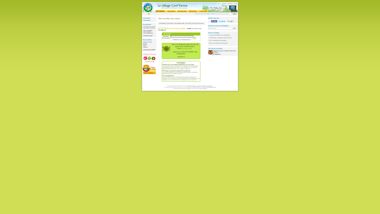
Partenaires (230, 3)
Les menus (188, 23)
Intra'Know (204, 88)
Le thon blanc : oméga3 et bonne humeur (220, 37)
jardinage (195, 28)
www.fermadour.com (210, 87)
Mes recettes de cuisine (169, 18)
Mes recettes (160, 11)
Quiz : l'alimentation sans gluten (217, 40)
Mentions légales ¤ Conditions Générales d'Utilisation (200, 86)
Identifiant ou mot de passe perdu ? (182, 39)
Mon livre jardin (147, 31)
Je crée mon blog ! (148, 35)
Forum (219, 3)
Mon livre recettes (147, 30)
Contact (224, 3)
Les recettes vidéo (179, 23)
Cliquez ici (181, 57)
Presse (235, 3)
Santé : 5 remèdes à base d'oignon (218, 43)
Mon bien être (182, 11)
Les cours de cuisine (197, 23)
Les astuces (170, 23)
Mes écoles (192, 11)
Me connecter (146, 20)
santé (199, 28)
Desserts (145, 47)
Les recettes (162, 23)
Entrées (145, 44)
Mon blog (203, 11)
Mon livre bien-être (148, 33)
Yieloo (188, 88)
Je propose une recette (149, 26)
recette (189, 28)
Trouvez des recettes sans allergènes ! (219, 35)
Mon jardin (171, 11)
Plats (144, 46)
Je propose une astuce (149, 28)
